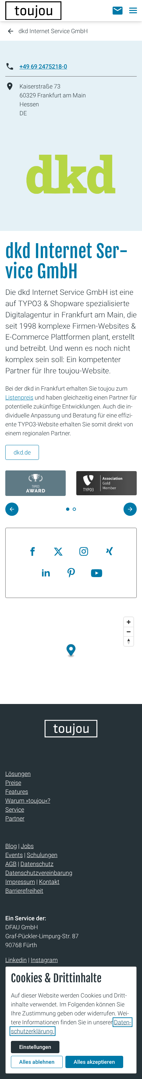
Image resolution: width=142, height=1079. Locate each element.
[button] (118, 11)
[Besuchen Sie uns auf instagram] (83, 552)
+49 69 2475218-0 (43, 66)
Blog (11, 845)
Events (14, 854)
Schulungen (42, 854)
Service (14, 809)
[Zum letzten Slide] (11, 509)
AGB (11, 863)
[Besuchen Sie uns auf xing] (109, 552)
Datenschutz (36, 863)
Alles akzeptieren (94, 1062)
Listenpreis (19, 397)
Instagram (44, 959)
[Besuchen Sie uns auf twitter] (58, 552)
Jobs (27, 845)
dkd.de (22, 452)
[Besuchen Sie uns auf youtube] (96, 574)
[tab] (74, 509)
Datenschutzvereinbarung (38, 872)
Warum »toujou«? (27, 800)
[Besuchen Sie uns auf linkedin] (45, 574)
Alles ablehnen (36, 1062)
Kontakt (49, 881)
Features (16, 791)
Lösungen (18, 773)
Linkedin (16, 959)
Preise (13, 782)
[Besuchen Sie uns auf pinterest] (71, 574)
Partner (14, 818)
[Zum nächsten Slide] (130, 509)
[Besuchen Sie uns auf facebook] (32, 552)
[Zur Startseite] (33, 11)
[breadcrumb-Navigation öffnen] (10, 31)
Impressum (20, 881)
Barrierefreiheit (24, 890)
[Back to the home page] (71, 735)
